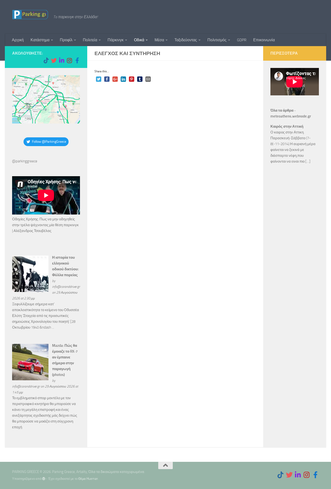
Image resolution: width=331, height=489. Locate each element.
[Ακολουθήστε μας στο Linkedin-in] (61, 60)
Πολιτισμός (217, 40)
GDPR (241, 40)
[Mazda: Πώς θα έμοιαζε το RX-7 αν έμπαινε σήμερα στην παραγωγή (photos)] (30, 379)
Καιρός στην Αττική (286, 126)
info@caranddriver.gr (66, 287)
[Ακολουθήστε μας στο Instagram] (69, 60)
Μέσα (159, 40)
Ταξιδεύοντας (185, 40)
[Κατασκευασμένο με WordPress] (43, 478)
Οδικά (139, 40)
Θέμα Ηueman (88, 479)
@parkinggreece (24, 161)
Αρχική (18, 40)
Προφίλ (66, 40)
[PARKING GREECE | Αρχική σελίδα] (30, 14)
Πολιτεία (90, 40)
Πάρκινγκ (116, 40)
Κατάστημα (40, 40)
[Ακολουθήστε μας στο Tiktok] (46, 60)
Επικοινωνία (264, 40)
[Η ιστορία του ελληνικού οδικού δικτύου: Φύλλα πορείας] (30, 291)
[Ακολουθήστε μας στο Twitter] (54, 60)
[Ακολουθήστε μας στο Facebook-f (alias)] (77, 60)
